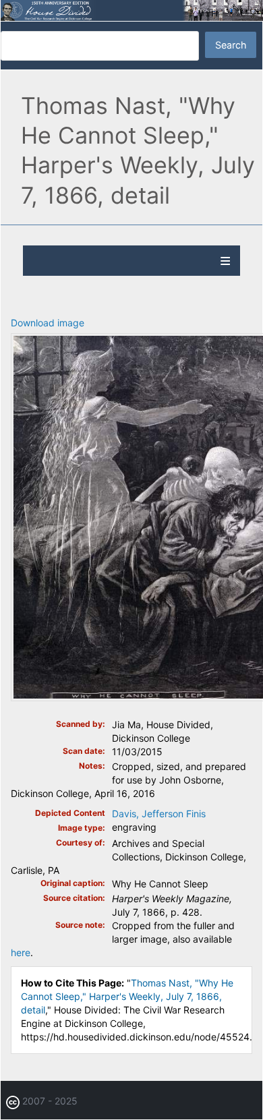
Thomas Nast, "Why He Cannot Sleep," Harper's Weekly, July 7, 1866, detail (127, 996)
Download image (47, 322)
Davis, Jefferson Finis (159, 813)
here (20, 952)
